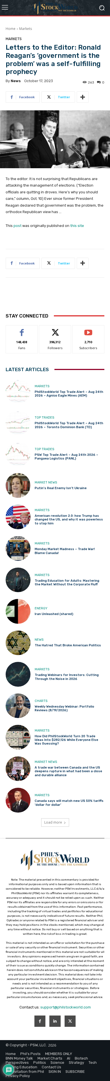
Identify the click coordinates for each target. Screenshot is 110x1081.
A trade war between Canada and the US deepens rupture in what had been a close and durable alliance (68, 771)
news (16, 81)
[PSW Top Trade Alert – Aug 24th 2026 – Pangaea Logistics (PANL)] (18, 454)
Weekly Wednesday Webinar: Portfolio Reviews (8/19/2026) (64, 708)
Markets (25, 28)
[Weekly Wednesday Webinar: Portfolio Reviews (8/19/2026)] (18, 705)
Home (11, 28)
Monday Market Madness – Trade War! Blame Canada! (65, 551)
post (17, 226)
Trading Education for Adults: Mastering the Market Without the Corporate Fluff (67, 582)
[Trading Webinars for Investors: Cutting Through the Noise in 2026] (18, 674)
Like (22, 329)
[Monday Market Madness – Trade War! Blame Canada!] (18, 548)
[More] (83, 97)
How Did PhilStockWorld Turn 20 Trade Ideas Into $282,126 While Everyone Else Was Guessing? (66, 739)
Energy (41, 608)
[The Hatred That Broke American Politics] (18, 643)
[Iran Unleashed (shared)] (18, 611)
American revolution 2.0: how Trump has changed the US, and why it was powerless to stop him (69, 519)
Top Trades (44, 417)
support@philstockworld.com (65, 1007)
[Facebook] (39, 1021)
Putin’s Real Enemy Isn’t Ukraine (61, 488)
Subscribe (88, 329)
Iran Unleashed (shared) (54, 614)
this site (77, 226)
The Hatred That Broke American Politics (68, 645)
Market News (46, 482)
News (39, 639)
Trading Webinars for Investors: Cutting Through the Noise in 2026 (67, 676)
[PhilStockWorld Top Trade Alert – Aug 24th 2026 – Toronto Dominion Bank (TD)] (18, 422)
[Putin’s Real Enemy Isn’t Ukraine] (18, 485)
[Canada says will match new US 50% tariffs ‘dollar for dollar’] (18, 800)
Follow (55, 329)
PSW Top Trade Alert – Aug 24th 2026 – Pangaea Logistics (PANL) (66, 456)
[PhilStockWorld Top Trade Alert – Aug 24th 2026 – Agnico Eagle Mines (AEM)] (18, 391)
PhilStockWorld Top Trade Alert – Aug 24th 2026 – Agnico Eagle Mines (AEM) (69, 393)
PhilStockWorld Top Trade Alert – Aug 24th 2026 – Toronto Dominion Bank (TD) (69, 425)
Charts (41, 701)
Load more (53, 822)
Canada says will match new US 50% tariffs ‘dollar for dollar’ (69, 802)
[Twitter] (70, 1021)
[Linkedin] (54, 1021)
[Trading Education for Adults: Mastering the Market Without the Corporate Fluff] (18, 580)
